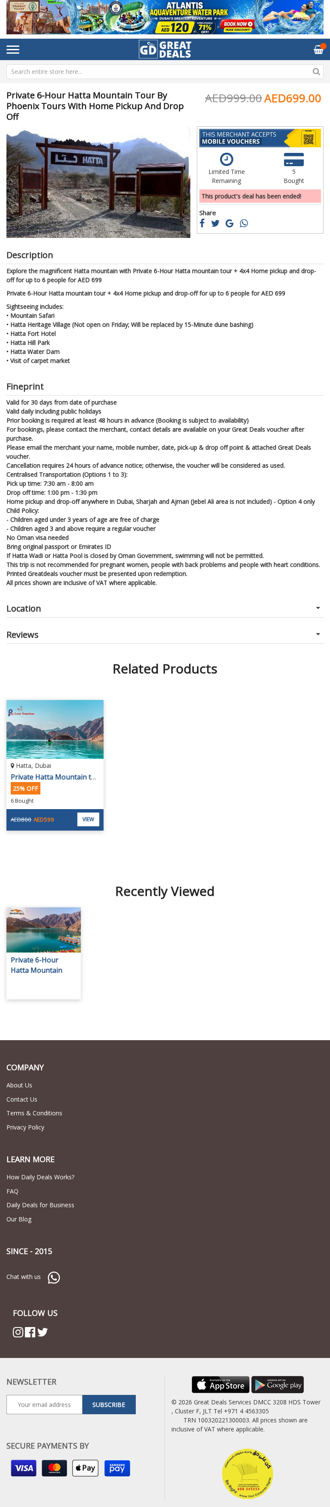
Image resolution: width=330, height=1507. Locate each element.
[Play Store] (277, 1384)
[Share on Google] (233, 224)
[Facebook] (30, 1332)
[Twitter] (42, 1332)
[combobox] (165, 71)
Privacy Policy (25, 1127)
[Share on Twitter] (218, 224)
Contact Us (21, 1099)
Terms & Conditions (34, 1113)
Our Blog (18, 1219)
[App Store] (221, 1384)
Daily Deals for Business (40, 1205)
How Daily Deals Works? (40, 1177)
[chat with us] (54, 1277)
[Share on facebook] (205, 224)
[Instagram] (18, 1332)
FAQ (12, 1191)
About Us (19, 1085)
